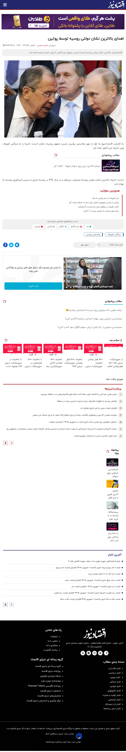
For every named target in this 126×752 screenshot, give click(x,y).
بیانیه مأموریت (50, 649)
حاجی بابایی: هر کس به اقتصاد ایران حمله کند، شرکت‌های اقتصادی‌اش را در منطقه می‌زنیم (79, 394)
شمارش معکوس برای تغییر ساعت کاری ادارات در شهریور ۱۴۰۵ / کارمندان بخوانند (83, 422)
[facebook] (106, 653)
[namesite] (116, 5)
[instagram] (94, 653)
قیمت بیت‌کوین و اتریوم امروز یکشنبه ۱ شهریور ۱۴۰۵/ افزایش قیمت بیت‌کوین (87, 592)
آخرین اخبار (114, 555)
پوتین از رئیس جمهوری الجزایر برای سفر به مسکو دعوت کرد (94, 202)
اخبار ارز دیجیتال (113, 704)
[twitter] (100, 653)
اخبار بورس (115, 677)
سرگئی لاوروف (114, 234)
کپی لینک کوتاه (116, 245)
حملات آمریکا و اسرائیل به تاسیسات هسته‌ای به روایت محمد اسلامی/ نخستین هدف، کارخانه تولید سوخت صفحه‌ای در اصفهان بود (61, 429)
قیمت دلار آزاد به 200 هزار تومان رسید (104, 574)
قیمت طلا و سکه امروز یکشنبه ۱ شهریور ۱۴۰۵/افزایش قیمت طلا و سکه (90, 599)
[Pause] (67, 287)
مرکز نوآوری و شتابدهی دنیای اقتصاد (43, 700)
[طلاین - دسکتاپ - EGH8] (63, 21)
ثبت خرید (33, 286)
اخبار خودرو (115, 686)
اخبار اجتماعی (114, 699)
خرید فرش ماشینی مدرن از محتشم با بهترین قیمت (95, 436)
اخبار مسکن (115, 681)
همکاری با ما (52, 645)
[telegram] (89, 653)
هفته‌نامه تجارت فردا (51, 681)
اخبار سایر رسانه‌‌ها (112, 708)
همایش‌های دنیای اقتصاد (49, 695)
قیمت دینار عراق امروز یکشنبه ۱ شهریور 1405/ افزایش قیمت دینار (92, 580)
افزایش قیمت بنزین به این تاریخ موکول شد (98, 408)
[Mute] (71, 287)
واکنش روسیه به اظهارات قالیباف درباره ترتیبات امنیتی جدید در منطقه (87, 401)
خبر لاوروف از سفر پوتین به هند (105, 198)
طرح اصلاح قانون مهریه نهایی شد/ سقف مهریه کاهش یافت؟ (94, 561)
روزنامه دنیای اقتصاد (51, 671)
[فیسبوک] (5, 245)
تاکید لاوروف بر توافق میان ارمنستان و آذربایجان (98, 206)
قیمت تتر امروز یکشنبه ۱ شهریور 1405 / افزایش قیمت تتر (95, 586)
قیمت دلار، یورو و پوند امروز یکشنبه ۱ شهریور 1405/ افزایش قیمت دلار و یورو (88, 567)
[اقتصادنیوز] (94, 633)
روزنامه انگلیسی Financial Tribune (44, 686)
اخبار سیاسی (42, 45)
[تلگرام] (17, 245)
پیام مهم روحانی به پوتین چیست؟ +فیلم (101, 211)
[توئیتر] (11, 245)
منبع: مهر (85, 245)
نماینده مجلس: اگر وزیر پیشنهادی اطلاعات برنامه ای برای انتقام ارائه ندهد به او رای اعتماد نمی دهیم (75, 415)
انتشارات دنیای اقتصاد (50, 690)
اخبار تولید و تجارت (112, 695)
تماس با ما (53, 641)
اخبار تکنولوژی (114, 690)
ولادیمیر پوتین (93, 234)
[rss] (83, 653)
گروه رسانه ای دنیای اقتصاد (48, 666)
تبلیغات (54, 636)
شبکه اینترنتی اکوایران (50, 676)
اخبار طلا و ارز (114, 668)
